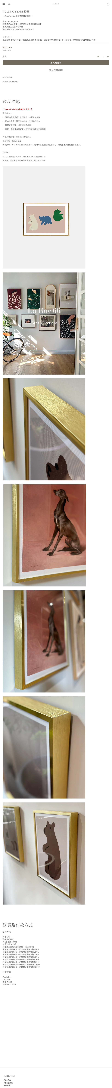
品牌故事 (7, 1080)
